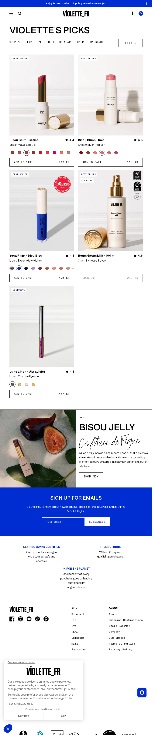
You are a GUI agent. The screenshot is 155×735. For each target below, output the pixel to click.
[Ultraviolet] (12, 384)
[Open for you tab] (141, 692)
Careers (114, 632)
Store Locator (119, 625)
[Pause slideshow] (147, 4)
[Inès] (102, 153)
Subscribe (97, 521)
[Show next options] (72, 268)
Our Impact (117, 637)
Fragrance (96, 42)
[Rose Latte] (19, 153)
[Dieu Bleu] (19, 268)
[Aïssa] (116, 153)
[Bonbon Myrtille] (33, 153)
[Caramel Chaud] (47, 268)
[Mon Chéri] (12, 153)
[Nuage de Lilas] (33, 268)
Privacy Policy (120, 649)
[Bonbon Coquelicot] (47, 153)
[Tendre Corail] (54, 268)
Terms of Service (122, 643)
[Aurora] (26, 384)
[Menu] (11, 13)
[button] (141, 13)
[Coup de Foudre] (19, 384)
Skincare (65, 42)
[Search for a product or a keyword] (20, 13)
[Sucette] (54, 153)
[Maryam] (81, 153)
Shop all (15, 42)
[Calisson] (68, 153)
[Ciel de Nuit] (26, 268)
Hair (80, 42)
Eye (39, 42)
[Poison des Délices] (40, 268)
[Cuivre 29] (33, 384)
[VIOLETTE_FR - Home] (76, 13)
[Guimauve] (61, 153)
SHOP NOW (91, 476)
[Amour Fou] (40, 153)
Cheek (50, 42)
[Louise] (109, 153)
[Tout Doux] (61, 268)
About (113, 614)
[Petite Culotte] (68, 268)
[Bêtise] (26, 153)
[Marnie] (88, 153)
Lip (29, 42)
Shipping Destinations (126, 620)
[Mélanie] (95, 153)
